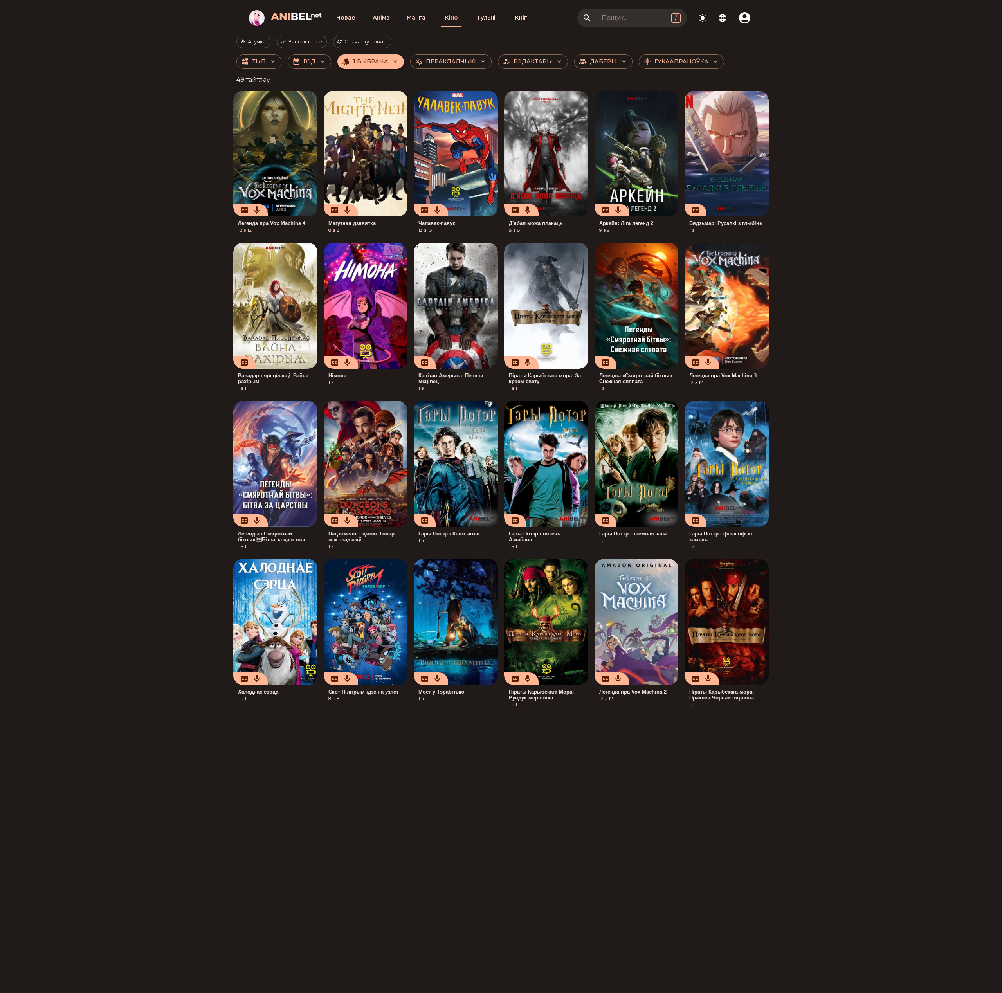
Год (309, 61)
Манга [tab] (416, 17)
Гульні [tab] (487, 17)
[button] (253, 42)
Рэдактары (533, 61)
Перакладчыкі (451, 61)
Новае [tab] (345, 17)
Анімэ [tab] (381, 17)
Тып (259, 61)
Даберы (603, 61)
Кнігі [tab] (522, 17)
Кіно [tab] (451, 17)
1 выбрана (370, 61)
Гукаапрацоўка (681, 61)
